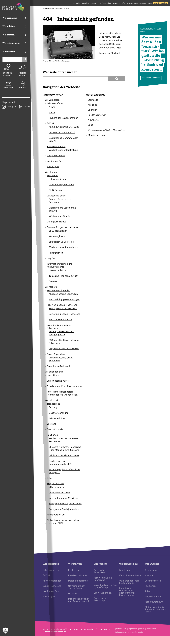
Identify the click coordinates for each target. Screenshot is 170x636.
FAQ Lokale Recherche (60, 319)
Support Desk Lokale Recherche (60, 201)
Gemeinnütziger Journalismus (62, 227)
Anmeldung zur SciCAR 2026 (64, 127)
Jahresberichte (57, 418)
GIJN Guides (55, 190)
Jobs (123, 3)
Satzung (53, 407)
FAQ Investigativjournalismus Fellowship (64, 341)
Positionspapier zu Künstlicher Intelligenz (64, 471)
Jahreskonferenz (56, 103)
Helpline (51, 258)
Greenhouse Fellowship (59, 366)
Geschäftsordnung (58, 413)
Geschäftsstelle (55, 429)
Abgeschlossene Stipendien (63, 294)
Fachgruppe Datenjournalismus (65, 504)
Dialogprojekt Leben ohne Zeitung (62, 209)
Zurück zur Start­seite (110, 53)
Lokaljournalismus (56, 196)
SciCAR (51, 123)
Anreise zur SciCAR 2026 (62, 133)
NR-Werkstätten (57, 179)
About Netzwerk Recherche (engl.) (129, 632)
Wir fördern (51, 287)
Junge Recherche (56, 156)
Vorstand (51, 424)
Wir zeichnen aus (54, 372)
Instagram (11, 107)
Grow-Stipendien (56, 354)
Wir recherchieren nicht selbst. (139, 3)
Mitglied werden (22, 74)
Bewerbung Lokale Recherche (64, 314)
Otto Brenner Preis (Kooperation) (64, 386)
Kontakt (22, 87)
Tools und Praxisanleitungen (63, 276)
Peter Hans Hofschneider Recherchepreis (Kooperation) (63, 393)
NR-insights (53, 167)
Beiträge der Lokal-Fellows (63, 309)
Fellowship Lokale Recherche (62, 305)
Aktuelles (85, 3)
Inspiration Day (55, 161)
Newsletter (7, 87)
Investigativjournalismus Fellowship (59, 326)
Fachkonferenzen (56, 147)
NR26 (52, 107)
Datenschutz (121, 629)
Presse (141, 629)
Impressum (132, 629)
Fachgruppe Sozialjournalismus (65, 509)
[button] (5, 630)
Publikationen (56, 253)
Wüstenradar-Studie (59, 216)
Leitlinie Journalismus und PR (64, 455)
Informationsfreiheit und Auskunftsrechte (59, 265)
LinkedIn (28, 107)
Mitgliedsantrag (57, 487)
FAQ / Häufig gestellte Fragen (64, 299)
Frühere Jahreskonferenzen (63, 118)
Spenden (93, 3)
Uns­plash (66, 61)
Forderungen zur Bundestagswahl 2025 (60, 462)
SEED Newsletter (58, 231)
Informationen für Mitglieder (64, 498)
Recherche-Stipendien (58, 291)
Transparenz (53, 404)
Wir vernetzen (52, 100)
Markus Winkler (54, 61)
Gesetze (53, 281)
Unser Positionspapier (151, 78)
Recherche (52, 176)
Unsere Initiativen (58, 270)
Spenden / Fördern (7, 74)
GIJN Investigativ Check (61, 185)
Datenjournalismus (56, 222)
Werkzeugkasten (57, 236)
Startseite (76, 3)
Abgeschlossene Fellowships (64, 349)
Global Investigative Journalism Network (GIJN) (63, 522)
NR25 (52, 112)
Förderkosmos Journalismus (63, 247)
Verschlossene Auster (58, 381)
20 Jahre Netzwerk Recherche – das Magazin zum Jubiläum (65, 448)
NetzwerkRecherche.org (51, 8)
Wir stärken (51, 172)
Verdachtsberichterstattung (63, 150)
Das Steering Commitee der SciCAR (63, 139)
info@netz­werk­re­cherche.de (54, 632)
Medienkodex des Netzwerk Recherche (63, 440)
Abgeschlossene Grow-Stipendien (61, 359)
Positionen (52, 435)
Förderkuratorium (104, 3)
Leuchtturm (53, 375)
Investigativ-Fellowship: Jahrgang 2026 (61, 333)
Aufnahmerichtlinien (59, 493)
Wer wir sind (51, 400)
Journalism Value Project (62, 242)
